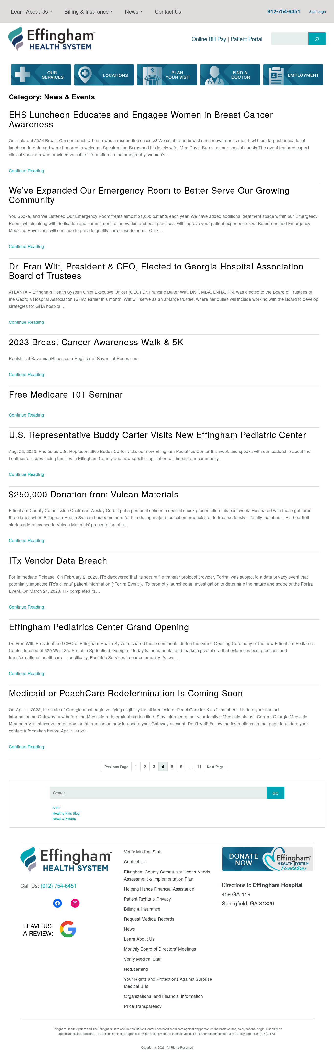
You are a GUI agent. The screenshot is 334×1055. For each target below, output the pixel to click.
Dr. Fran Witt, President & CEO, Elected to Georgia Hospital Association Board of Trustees (156, 270)
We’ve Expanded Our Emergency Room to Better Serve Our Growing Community (149, 194)
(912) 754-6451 (59, 885)
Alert (56, 807)
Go (275, 793)
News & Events (64, 818)
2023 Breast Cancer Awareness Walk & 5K (96, 341)
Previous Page (116, 766)
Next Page (215, 766)
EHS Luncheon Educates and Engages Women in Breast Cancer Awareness (141, 118)
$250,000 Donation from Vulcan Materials (94, 494)
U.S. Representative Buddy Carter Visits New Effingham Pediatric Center (157, 434)
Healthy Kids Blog (66, 813)
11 (199, 767)
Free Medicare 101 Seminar (66, 394)
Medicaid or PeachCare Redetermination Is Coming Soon (126, 693)
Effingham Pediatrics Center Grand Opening (99, 626)
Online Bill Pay (209, 39)
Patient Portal (246, 39)
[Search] (317, 38)
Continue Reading (26, 170)
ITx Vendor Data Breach (58, 560)
